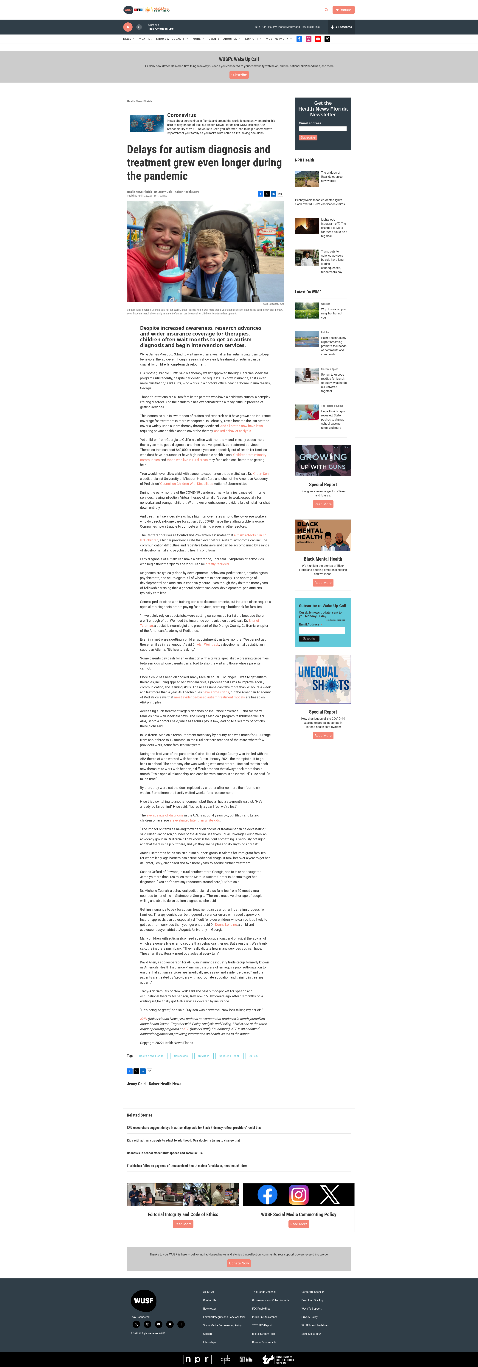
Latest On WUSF (308, 292)
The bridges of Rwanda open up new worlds (332, 177)
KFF (186, 1029)
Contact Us (209, 1300)
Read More (323, 504)
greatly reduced (217, 564)
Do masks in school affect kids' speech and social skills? (165, 1153)
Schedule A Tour (311, 1333)
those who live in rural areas (187, 460)
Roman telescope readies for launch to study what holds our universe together (334, 383)
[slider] (145, 27)
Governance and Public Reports (270, 1300)
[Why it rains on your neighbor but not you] (307, 310)
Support (251, 38)
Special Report (323, 484)
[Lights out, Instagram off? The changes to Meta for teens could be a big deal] (307, 226)
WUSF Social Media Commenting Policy (298, 1214)
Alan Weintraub (208, 644)
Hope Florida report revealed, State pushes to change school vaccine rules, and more (334, 419)
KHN (143, 1019)
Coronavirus (181, 115)
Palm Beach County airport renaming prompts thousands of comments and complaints (334, 346)
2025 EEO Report (262, 1325)
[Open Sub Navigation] (134, 38)
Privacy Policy (310, 1317)
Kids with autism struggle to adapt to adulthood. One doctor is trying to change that (183, 1140)
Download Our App (313, 1300)
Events (214, 38)
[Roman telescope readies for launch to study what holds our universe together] (307, 376)
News (127, 38)
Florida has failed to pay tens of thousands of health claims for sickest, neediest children (187, 1166)
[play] (128, 27)
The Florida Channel (264, 1292)
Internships (209, 1342)
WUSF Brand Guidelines (315, 1325)
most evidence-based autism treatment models (209, 697)
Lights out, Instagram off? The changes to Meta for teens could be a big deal (334, 228)
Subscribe (239, 75)
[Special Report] (323, 460)
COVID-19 (204, 1055)
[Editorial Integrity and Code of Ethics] (183, 1194)
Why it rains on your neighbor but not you (334, 313)
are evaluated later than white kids (195, 820)
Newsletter (209, 1308)
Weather (145, 38)
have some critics (216, 692)
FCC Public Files (261, 1308)
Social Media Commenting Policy (222, 1325)
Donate (345, 10)
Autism (253, 1055)
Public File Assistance (264, 1317)
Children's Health (229, 1055)
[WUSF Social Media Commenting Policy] (299, 1194)
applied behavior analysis (232, 431)
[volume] (139, 27)
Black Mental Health (323, 559)
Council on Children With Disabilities (186, 484)
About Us (208, 1292)
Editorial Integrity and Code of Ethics (183, 1214)
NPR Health (304, 160)
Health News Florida (139, 101)
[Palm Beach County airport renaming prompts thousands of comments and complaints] (307, 339)
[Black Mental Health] (323, 535)
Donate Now (239, 1263)
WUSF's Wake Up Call (239, 59)
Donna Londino (226, 925)
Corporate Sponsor (313, 1292)
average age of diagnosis (165, 815)
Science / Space (329, 369)
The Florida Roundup (332, 405)
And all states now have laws (241, 426)
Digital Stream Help (263, 1333)
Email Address (310, 624)
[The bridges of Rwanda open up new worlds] (307, 179)
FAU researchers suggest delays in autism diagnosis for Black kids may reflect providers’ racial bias (194, 1128)
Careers (207, 1333)
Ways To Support (312, 1308)
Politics (325, 332)
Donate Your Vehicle (264, 1342)
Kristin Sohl (261, 474)
